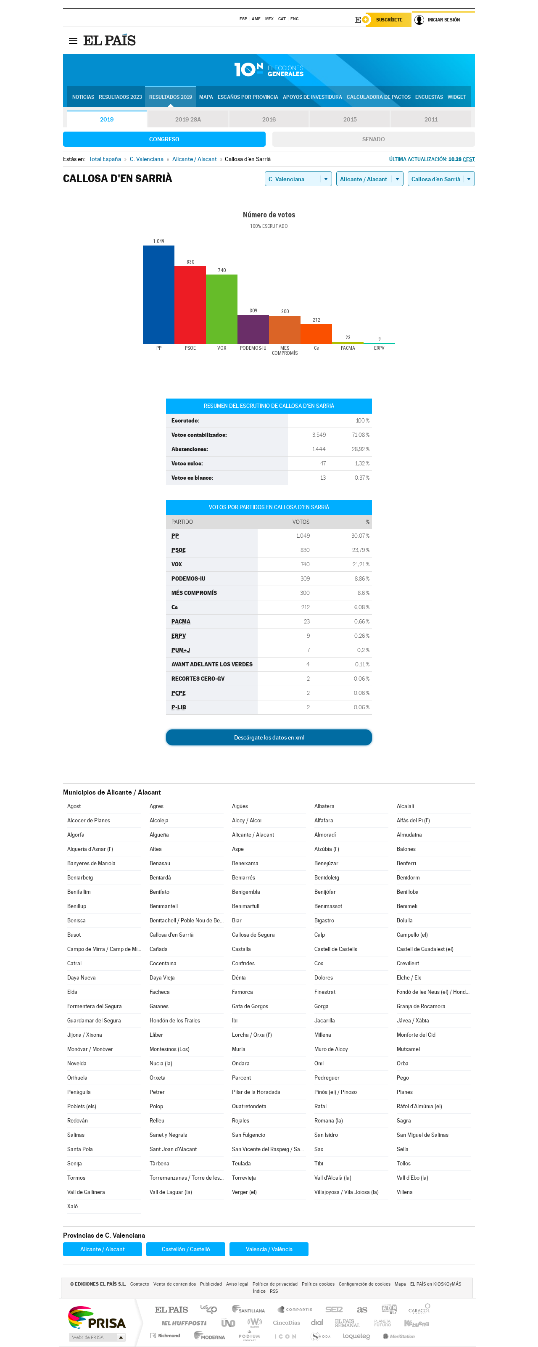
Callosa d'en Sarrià (172, 935)
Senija (74, 1163)
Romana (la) (328, 1120)
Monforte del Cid (416, 1035)
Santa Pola (80, 1149)
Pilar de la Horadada (256, 1092)
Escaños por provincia (248, 97)
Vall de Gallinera (86, 1192)
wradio (253, 1323)
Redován (77, 1120)
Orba (403, 1063)
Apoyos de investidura (312, 97)
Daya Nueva (81, 978)
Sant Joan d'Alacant (173, 1149)
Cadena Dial (317, 1323)
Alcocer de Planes (88, 820)
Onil (319, 1063)
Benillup (76, 906)
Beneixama (245, 863)
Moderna (207, 1335)
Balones (406, 849)
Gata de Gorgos (250, 1006)
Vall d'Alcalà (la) (332, 1178)
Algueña (159, 835)
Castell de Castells (335, 949)
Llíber (156, 1035)
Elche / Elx (409, 978)
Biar (237, 920)
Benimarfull (245, 906)
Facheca (160, 992)
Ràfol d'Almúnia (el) (419, 1106)
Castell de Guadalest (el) (425, 949)
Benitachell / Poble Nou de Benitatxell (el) (187, 920)
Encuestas (429, 97)
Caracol (417, 1310)
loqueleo (357, 1335)
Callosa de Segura (253, 935)
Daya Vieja (162, 978)
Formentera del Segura (94, 1006)
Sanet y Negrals (168, 1135)
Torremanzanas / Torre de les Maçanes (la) (187, 1178)
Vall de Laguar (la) (171, 1192)
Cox (318, 963)
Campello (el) (412, 935)
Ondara (241, 1063)
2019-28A (188, 119)
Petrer (157, 1092)
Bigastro (324, 920)
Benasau (160, 863)
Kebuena (409, 1323)
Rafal (320, 1106)
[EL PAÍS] (110, 40)
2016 (269, 119)
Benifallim (79, 892)
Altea (156, 849)
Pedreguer (327, 1078)
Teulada (241, 1163)
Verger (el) (244, 1192)
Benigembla (246, 892)
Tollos (404, 1163)
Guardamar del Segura (94, 1020)
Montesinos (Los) (170, 1049)
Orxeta (158, 1078)
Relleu (157, 1120)
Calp (319, 935)
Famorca (242, 992)
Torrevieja (244, 1178)
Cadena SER (331, 1310)
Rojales (240, 1120)
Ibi (234, 1020)
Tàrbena (159, 1163)
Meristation (398, 1335)
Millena (322, 1035)
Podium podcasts (249, 1335)
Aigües (240, 806)
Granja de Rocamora (421, 1006)
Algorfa (75, 835)
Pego (403, 1078)
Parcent (241, 1078)
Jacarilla (324, 1020)
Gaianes (159, 1006)
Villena (405, 1192)
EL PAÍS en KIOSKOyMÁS (435, 1284)
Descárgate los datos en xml (269, 737)
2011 (431, 119)
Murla (238, 1049)
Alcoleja (159, 820)
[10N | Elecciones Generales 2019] (269, 70)
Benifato (159, 892)
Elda (72, 992)
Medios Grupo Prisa (96, 1337)
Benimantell (164, 906)
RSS (274, 1291)
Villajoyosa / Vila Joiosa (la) (346, 1192)
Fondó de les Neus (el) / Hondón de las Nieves (434, 992)
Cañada (159, 949)
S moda (320, 1335)
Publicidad (211, 1284)
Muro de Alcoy (331, 1049)
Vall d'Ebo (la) (412, 1178)
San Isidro (326, 1135)
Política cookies (318, 1284)
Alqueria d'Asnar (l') (90, 849)
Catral (74, 963)
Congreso (164, 139)
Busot (74, 935)
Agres (157, 806)
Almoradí (325, 835)
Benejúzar (326, 863)
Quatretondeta (249, 1106)
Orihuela (77, 1078)
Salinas (75, 1135)
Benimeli (407, 906)
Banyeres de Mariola (91, 863)
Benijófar (325, 892)
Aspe (238, 849)
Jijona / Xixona (84, 1035)
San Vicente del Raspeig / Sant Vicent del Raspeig (269, 1149)
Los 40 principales (211, 1310)
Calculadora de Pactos (379, 97)
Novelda (77, 1063)
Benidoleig (326, 877)
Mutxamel (408, 1049)
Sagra (404, 1120)
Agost (74, 806)
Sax (318, 1149)
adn (386, 1310)
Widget (457, 97)
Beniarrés (243, 877)
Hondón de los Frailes (175, 1020)
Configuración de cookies (364, 1284)
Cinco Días (285, 1323)
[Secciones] (73, 40)
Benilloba (408, 892)
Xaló (72, 1206)
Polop (156, 1106)
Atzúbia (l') (326, 849)
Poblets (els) (81, 1106)
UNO (229, 1323)
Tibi (318, 1163)
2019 (106, 119)
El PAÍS (171, 1310)
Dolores (323, 978)
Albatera (324, 806)
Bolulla (405, 920)
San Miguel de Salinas (422, 1135)
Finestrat (324, 992)
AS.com (358, 1310)
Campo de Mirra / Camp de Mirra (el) (104, 949)
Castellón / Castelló (186, 1249)
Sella (403, 1149)
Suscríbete (389, 20)
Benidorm (408, 877)
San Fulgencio (248, 1135)
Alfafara (323, 820)
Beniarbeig (80, 877)
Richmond (166, 1335)
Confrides (243, 963)
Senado (373, 139)
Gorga (321, 1006)
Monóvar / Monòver (90, 1049)
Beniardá (160, 877)
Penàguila (79, 1092)
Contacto (139, 1284)
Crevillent (408, 963)
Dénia (239, 978)
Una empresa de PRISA (96, 1317)
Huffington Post (182, 1323)
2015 (350, 119)
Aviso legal (237, 1284)
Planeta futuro (379, 1323)
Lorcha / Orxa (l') (252, 1035)
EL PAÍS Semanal (348, 1323)
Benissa (76, 920)
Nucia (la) (161, 1063)
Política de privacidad (275, 1284)
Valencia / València (269, 1249)
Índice (259, 1291)
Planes (405, 1092)
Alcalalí (405, 806)
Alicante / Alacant (253, 835)
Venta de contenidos (174, 1284)
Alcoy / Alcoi (246, 820)
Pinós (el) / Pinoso (335, 1092)
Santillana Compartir (295, 1310)
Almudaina (409, 835)
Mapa (206, 97)
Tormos (76, 1178)
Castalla (241, 949)
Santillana (251, 1310)
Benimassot (328, 906)
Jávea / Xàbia (413, 1020)
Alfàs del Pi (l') (413, 820)
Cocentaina (163, 963)
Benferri (406, 863)
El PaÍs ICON (285, 1335)
